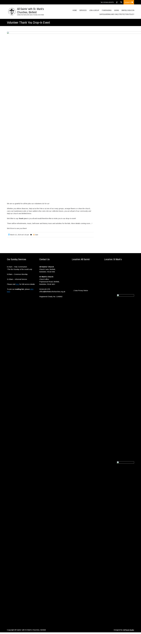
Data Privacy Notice (81, 290)
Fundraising (106, 10)
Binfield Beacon (128, 10)
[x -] (26, 12)
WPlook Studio (128, 630)
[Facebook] (117, 2)
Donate (128, 2)
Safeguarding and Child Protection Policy (116, 14)
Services (83, 10)
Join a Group (94, 10)
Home (75, 10)
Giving (116, 10)
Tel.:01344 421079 (107, 2)
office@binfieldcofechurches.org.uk (52, 292)
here (17, 284)
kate (36, 235)
